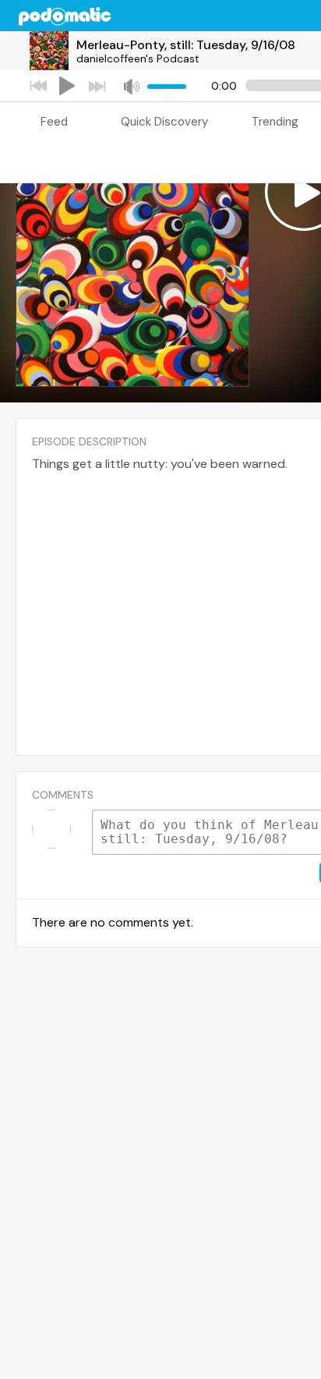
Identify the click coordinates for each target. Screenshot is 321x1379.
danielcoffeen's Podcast (137, 58)
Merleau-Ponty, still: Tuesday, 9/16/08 (185, 45)
